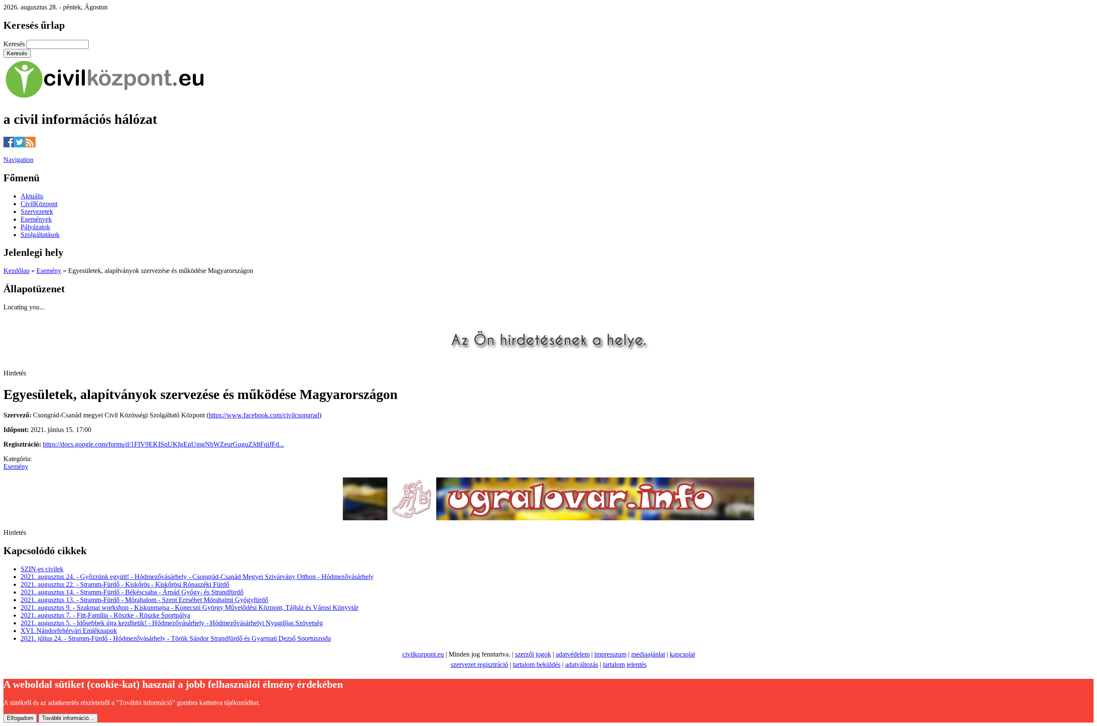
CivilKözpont (39, 203)
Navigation (18, 159)
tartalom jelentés (625, 664)
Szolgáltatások (40, 234)
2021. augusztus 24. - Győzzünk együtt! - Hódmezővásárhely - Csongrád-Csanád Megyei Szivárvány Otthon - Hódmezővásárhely (197, 576)
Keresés (15, 44)
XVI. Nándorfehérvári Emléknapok (69, 630)
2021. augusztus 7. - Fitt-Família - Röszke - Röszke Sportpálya (105, 615)
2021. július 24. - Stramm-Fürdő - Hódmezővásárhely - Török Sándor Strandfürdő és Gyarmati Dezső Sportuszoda (176, 638)
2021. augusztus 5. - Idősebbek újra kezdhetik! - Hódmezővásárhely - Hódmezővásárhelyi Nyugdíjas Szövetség (172, 623)
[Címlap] (105, 98)
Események (36, 219)
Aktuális (32, 196)
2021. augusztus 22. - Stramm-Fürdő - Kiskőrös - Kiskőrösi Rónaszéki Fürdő (125, 584)
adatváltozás (581, 664)
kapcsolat (682, 654)
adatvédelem (573, 654)
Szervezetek (37, 211)
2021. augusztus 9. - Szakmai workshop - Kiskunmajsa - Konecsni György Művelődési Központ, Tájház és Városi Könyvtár (189, 607)
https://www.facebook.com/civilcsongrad (264, 415)
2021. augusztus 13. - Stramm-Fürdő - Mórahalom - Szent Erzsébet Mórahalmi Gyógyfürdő (144, 599)
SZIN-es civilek (42, 569)
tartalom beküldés (536, 664)
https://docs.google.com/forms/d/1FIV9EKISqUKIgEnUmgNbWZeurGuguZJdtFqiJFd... (163, 444)
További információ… (68, 718)
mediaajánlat (648, 654)
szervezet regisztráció (479, 664)
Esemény (48, 270)
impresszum (610, 654)
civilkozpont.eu (423, 654)
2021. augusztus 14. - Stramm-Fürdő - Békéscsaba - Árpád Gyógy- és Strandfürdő (132, 592)
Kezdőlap (16, 270)
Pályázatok (35, 227)
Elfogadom (20, 718)
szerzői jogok (533, 654)
